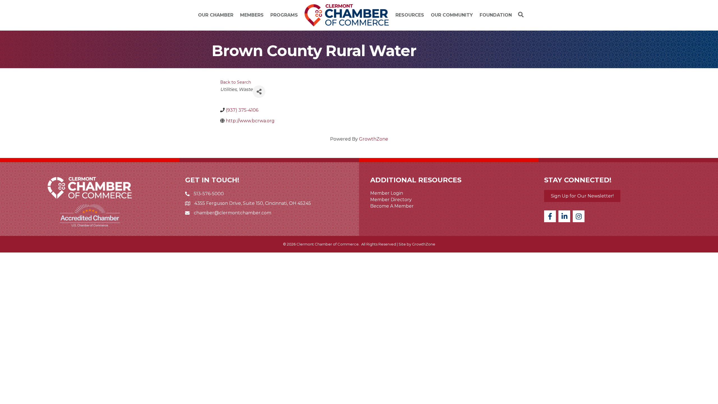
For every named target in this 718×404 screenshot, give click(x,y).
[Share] (259, 91)
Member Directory (391, 199)
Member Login (386, 193)
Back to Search (235, 82)
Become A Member (392, 206)
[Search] (519, 14)
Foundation (496, 15)
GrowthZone (373, 139)
